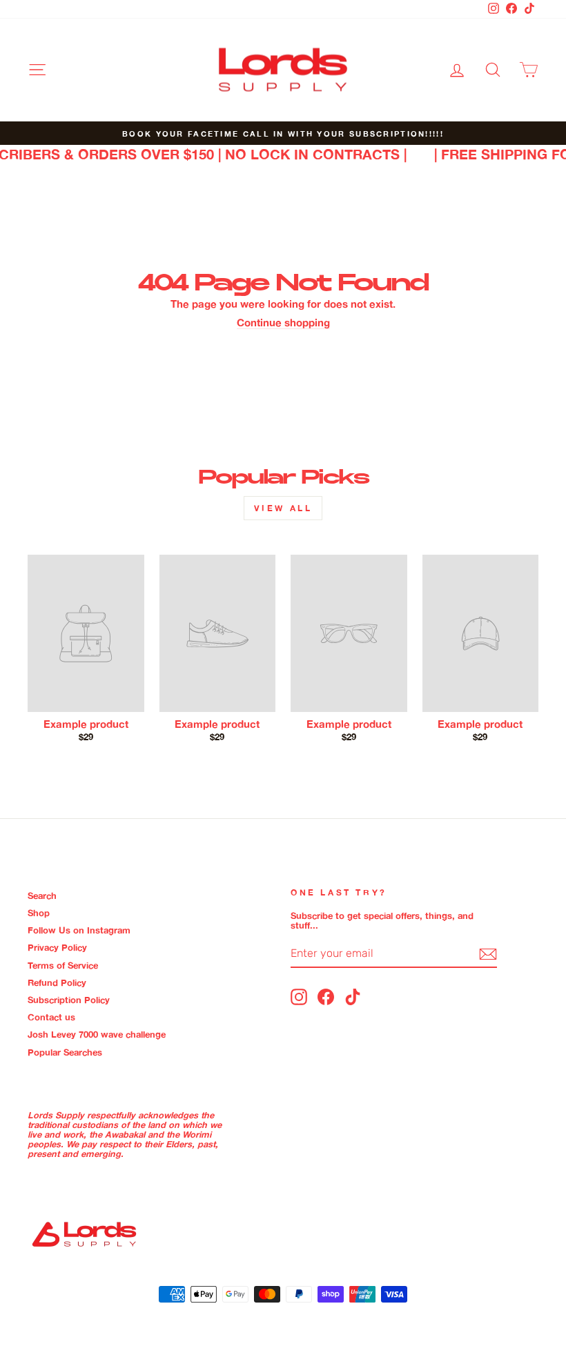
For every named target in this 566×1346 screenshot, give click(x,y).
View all (283, 508)
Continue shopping (283, 323)
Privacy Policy (57, 947)
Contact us (51, 1016)
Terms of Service (63, 965)
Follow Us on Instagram (79, 930)
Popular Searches (65, 1052)
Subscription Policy (69, 999)
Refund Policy (57, 982)
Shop (39, 912)
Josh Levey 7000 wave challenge (97, 1034)
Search (42, 895)
